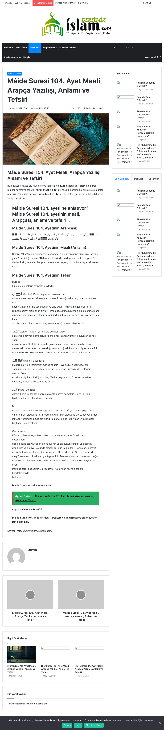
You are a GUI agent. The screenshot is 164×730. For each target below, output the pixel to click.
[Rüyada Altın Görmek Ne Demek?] (125, 116)
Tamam (67, 725)
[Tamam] (160, 723)
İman (24, 47)
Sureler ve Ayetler (12, 57)
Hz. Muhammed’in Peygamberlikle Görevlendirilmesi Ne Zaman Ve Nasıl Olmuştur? (146, 151)
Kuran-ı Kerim (14, 73)
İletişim (27, 57)
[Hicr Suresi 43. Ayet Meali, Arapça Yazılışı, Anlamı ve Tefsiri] (55, 654)
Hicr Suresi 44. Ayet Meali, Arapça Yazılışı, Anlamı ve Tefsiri (89, 668)
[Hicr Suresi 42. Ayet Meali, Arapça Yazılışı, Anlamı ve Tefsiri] (21, 654)
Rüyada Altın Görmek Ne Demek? (71, 2)
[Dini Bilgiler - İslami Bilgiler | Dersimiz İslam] (82, 24)
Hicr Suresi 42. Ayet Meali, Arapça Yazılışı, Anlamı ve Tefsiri (21, 668)
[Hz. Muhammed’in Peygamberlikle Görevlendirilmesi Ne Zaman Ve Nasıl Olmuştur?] (125, 153)
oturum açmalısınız (39, 703)
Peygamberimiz (49, 47)
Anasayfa (8, 47)
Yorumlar (154, 178)
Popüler (138, 178)
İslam (17, 47)
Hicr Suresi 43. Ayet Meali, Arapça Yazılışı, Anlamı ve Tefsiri (55, 668)
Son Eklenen (122, 178)
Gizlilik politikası (94, 725)
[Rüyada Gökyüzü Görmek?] (125, 87)
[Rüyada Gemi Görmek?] (125, 101)
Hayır (78, 725)
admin (32, 549)
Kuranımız (35, 47)
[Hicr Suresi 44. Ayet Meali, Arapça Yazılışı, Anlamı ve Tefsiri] (89, 654)
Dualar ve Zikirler (67, 47)
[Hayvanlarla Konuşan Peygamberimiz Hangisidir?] (125, 131)
